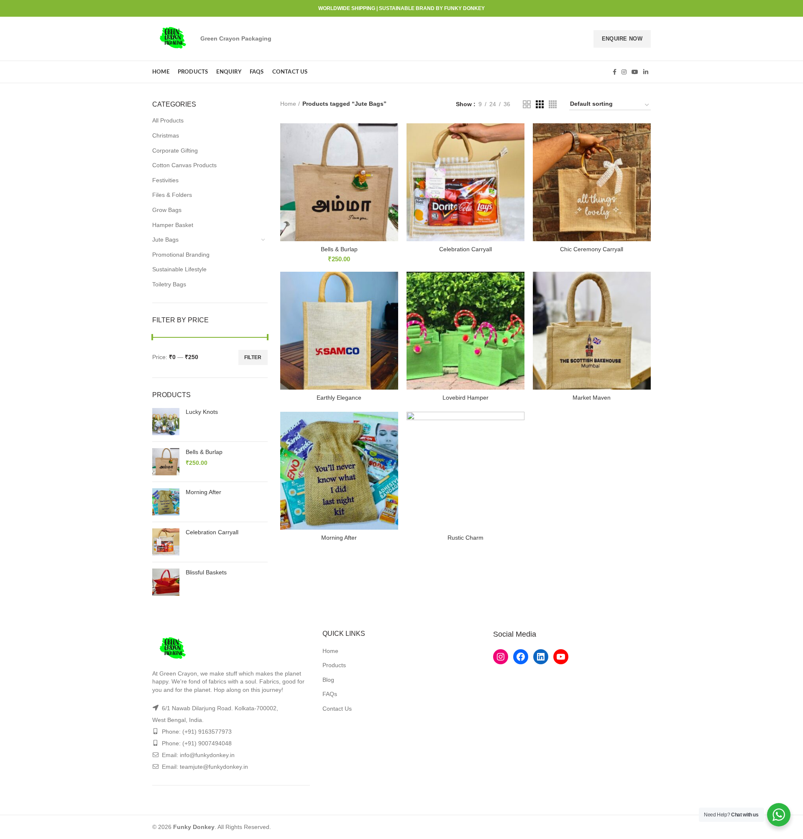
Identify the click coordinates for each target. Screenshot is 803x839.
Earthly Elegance (339, 397)
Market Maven (592, 397)
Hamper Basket (172, 225)
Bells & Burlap (204, 452)
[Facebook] (614, 71)
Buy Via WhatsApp (343, 207)
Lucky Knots (202, 411)
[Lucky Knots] (165, 421)
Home (288, 103)
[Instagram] (624, 71)
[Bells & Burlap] (165, 461)
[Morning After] (165, 501)
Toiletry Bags (169, 284)
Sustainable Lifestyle (179, 269)
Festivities (165, 180)
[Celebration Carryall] (165, 542)
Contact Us (337, 708)
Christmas (165, 135)
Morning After (203, 492)
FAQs (329, 694)
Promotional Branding (181, 254)
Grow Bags (167, 210)
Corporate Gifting (175, 150)
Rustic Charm (465, 537)
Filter (253, 357)
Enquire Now (622, 39)
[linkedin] (646, 71)
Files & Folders (172, 194)
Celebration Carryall (212, 532)
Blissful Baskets (206, 572)
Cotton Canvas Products (184, 165)
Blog (328, 679)
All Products (168, 120)
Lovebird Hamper (465, 397)
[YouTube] (635, 71)
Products (334, 665)
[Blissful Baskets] (165, 582)
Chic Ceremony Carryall (591, 249)
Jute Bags (165, 239)
